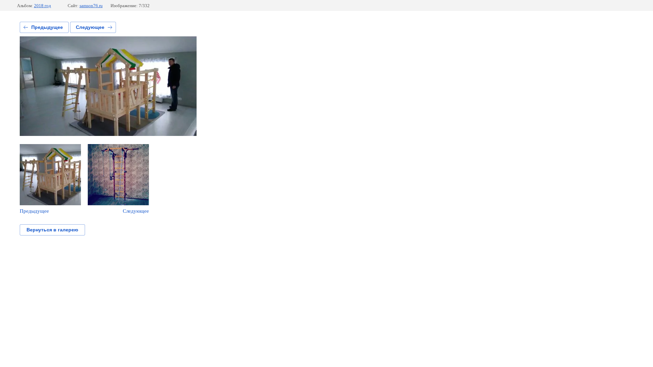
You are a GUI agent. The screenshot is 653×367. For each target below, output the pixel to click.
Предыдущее (47, 27)
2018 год (42, 5)
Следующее (90, 27)
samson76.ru (91, 5)
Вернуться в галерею (52, 229)
